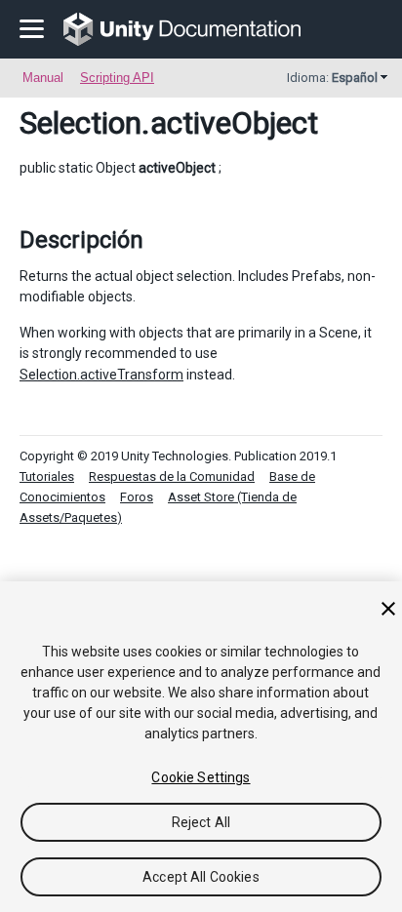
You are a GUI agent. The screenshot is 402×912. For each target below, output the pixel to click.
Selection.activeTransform (101, 374)
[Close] (388, 608)
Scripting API (117, 77)
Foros (136, 497)
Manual (42, 77)
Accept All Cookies (201, 877)
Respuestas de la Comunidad (172, 476)
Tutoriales (47, 476)
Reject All (201, 822)
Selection (80, 122)
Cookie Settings (200, 777)
